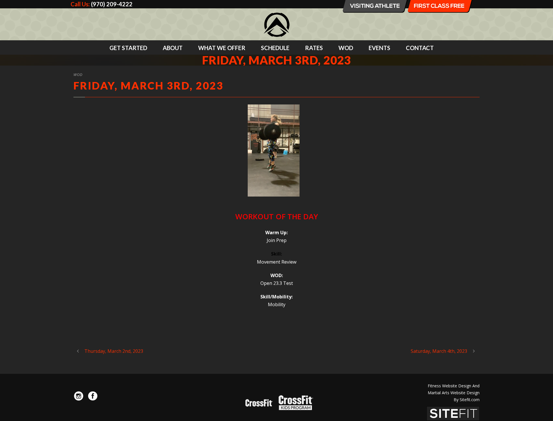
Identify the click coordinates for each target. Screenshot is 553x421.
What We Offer (221, 47)
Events (379, 47)
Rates (314, 47)
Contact (420, 47)
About (173, 47)
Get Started (128, 47)
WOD (345, 47)
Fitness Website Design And (454, 385)
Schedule (275, 47)
